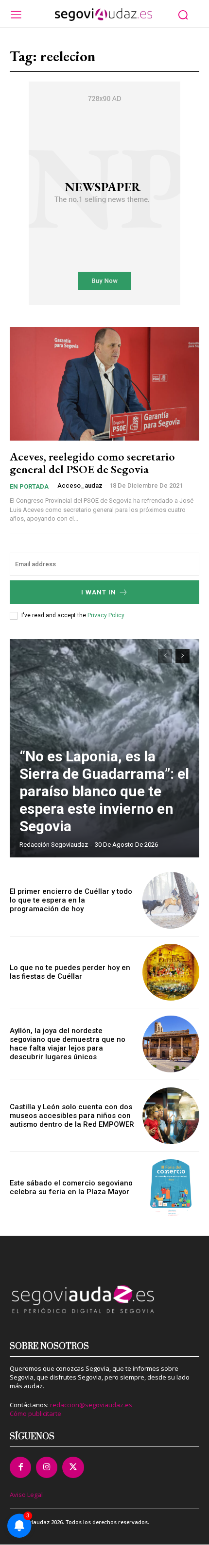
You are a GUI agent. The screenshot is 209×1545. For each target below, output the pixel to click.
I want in (98, 592)
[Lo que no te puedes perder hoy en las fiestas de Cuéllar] (170, 972)
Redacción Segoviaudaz (53, 844)
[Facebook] (20, 1467)
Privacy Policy (105, 615)
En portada (29, 486)
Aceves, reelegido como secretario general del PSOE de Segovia (92, 463)
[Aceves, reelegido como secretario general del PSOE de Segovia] (104, 384)
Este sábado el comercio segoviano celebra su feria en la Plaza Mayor (71, 1187)
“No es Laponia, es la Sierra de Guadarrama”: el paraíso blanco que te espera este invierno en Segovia (104, 791)
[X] (73, 1467)
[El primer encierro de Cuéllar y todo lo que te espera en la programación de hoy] (170, 900)
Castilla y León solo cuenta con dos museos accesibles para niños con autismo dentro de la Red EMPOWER (72, 1115)
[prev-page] (165, 656)
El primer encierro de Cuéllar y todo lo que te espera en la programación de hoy (71, 900)
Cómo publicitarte (35, 1413)
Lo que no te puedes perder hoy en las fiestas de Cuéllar (70, 972)
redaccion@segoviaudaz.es (91, 1404)
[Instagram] (46, 1467)
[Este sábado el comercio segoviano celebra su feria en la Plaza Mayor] (170, 1187)
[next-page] (182, 656)
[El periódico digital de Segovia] (103, 14)
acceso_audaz (80, 485)
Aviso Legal (26, 1494)
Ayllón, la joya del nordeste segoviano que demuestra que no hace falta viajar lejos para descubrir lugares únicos (67, 1043)
